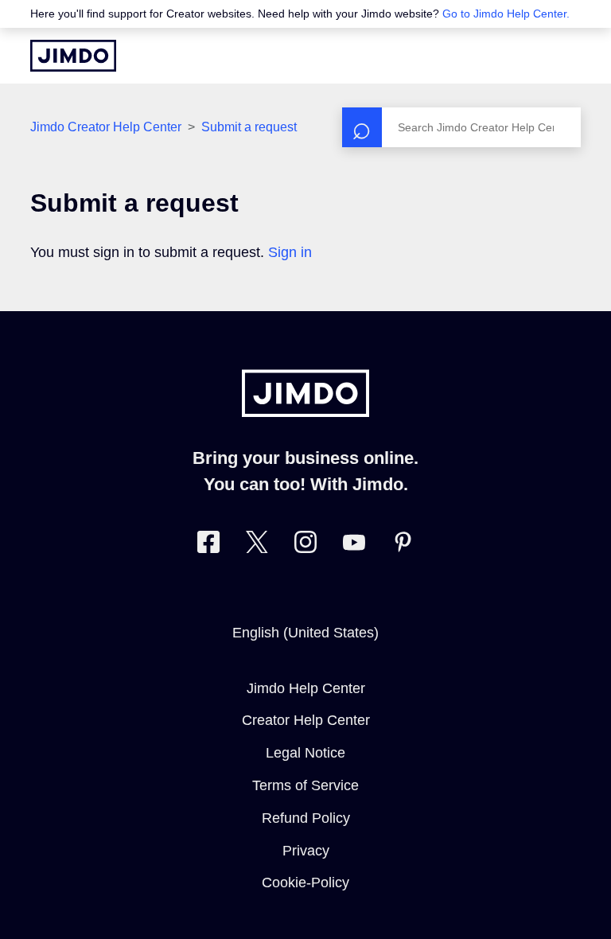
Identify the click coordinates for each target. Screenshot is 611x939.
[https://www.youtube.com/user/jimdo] (354, 545)
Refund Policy (306, 818)
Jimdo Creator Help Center (105, 127)
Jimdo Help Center (306, 688)
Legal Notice (305, 753)
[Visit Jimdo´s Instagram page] (305, 545)
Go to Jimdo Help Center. (506, 13)
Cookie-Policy (305, 882)
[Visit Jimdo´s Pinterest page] (402, 545)
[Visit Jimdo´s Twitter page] (257, 545)
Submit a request (249, 127)
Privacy (305, 851)
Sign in (290, 252)
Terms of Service (305, 785)
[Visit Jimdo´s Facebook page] (208, 545)
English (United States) (305, 633)
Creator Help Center (306, 720)
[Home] (73, 56)
